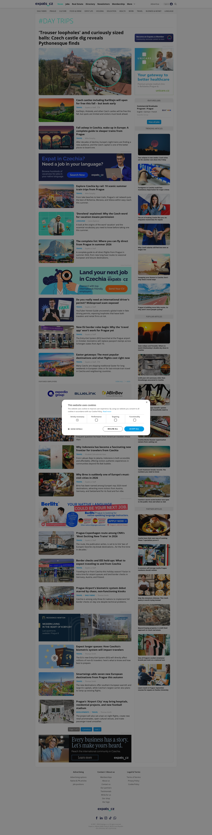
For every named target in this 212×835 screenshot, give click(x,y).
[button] (75, 429)
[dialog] (106, 417)
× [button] (146, 402)
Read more (107, 411)
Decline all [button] (113, 429)
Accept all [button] (134, 429)
